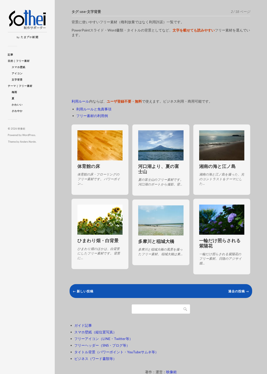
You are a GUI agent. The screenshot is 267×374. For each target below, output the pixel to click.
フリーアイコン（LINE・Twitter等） (103, 338)
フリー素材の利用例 (92, 116)
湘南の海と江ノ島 (217, 166)
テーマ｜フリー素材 (20, 85)
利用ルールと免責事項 (93, 109)
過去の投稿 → (238, 291)
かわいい (17, 104)
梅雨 (14, 92)
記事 (10, 54)
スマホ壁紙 (18, 67)
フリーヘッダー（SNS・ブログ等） (102, 345)
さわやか (17, 110)
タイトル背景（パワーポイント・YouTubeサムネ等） (116, 352)
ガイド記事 (83, 325)
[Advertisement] (161, 68)
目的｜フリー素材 (19, 60)
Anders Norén (28, 141)
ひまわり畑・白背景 (98, 240)
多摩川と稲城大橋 (156, 241)
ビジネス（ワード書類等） (95, 358)
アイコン (17, 73)
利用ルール (80, 101)
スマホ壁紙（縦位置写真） (95, 332)
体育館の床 (88, 166)
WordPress (28, 135)
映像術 (21, 128)
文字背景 (17, 79)
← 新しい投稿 (83, 291)
